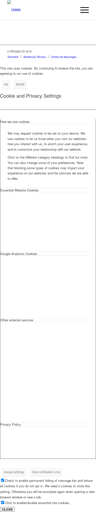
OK (6, 84)
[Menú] (82, 10)
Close (7, 509)
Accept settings (14, 472)
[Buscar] (70, 10)
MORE (20, 84)
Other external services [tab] (16, 320)
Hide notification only (46, 472)
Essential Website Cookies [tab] (19, 190)
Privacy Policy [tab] (10, 424)
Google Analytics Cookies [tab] (18, 253)
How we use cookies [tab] (15, 121)
